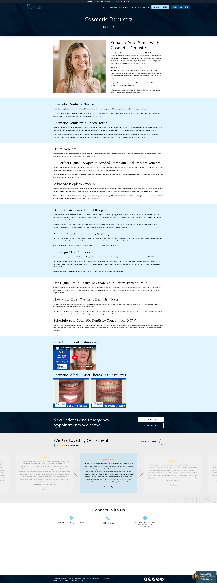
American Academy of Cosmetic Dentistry (90, 264)
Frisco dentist (133, 167)
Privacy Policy (57, 580)
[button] (66, 445)
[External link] (145, 579)
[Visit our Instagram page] (153, 579)
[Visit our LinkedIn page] (162, 579)
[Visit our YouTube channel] (149, 579)
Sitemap (106, 578)
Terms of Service (69, 580)
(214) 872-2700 (150, 135)
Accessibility (80, 580)
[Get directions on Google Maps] (158, 579)
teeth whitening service (81, 241)
